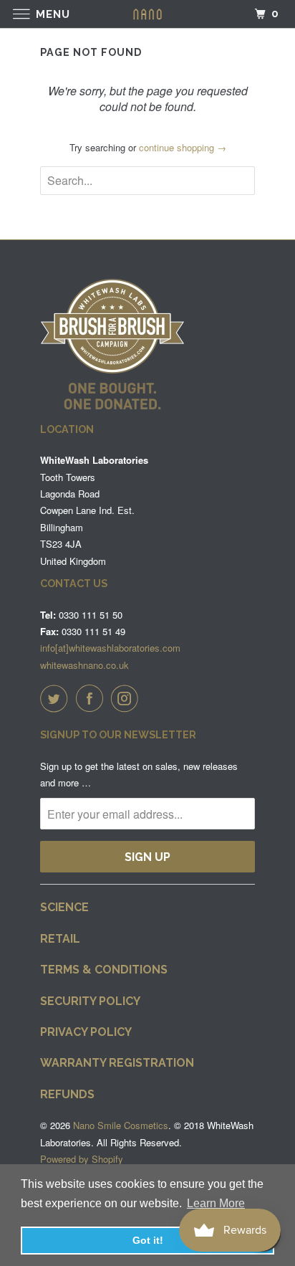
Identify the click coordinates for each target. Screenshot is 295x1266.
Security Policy (90, 1001)
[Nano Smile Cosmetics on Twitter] (56, 698)
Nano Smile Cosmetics (120, 1125)
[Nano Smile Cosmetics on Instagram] (127, 698)
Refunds (67, 1094)
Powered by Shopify (81, 1159)
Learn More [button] (216, 1203)
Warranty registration (117, 1063)
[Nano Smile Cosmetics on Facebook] (92, 698)
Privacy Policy (86, 1032)
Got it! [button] (147, 1240)
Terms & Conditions (104, 969)
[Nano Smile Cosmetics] (147, 14)
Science (64, 907)
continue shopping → (182, 147)
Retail (60, 939)
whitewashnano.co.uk (84, 665)
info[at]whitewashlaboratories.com (110, 648)
